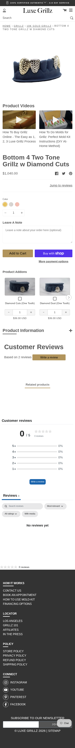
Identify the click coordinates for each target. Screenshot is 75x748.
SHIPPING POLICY (15, 664)
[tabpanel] (37, 533)
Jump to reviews (61, 185)
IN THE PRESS (13, 634)
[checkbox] (30, 514)
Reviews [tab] (11, 495)
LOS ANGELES (12, 620)
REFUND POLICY (14, 660)
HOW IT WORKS (13, 583)
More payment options (53, 261)
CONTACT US (12, 590)
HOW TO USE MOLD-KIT (19, 599)
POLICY (8, 643)
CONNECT (10, 674)
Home (7, 26)
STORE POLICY (13, 651)
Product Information (23, 330)
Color (5, 199)
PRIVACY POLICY (14, 655)
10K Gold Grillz (39, 26)
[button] (37, 446)
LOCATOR (10, 613)
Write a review (49, 357)
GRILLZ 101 (10, 625)
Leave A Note (12, 222)
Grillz (19, 26)
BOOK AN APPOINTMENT (19, 595)
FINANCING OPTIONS (17, 603)
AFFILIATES (11, 629)
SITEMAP (54, 730)
